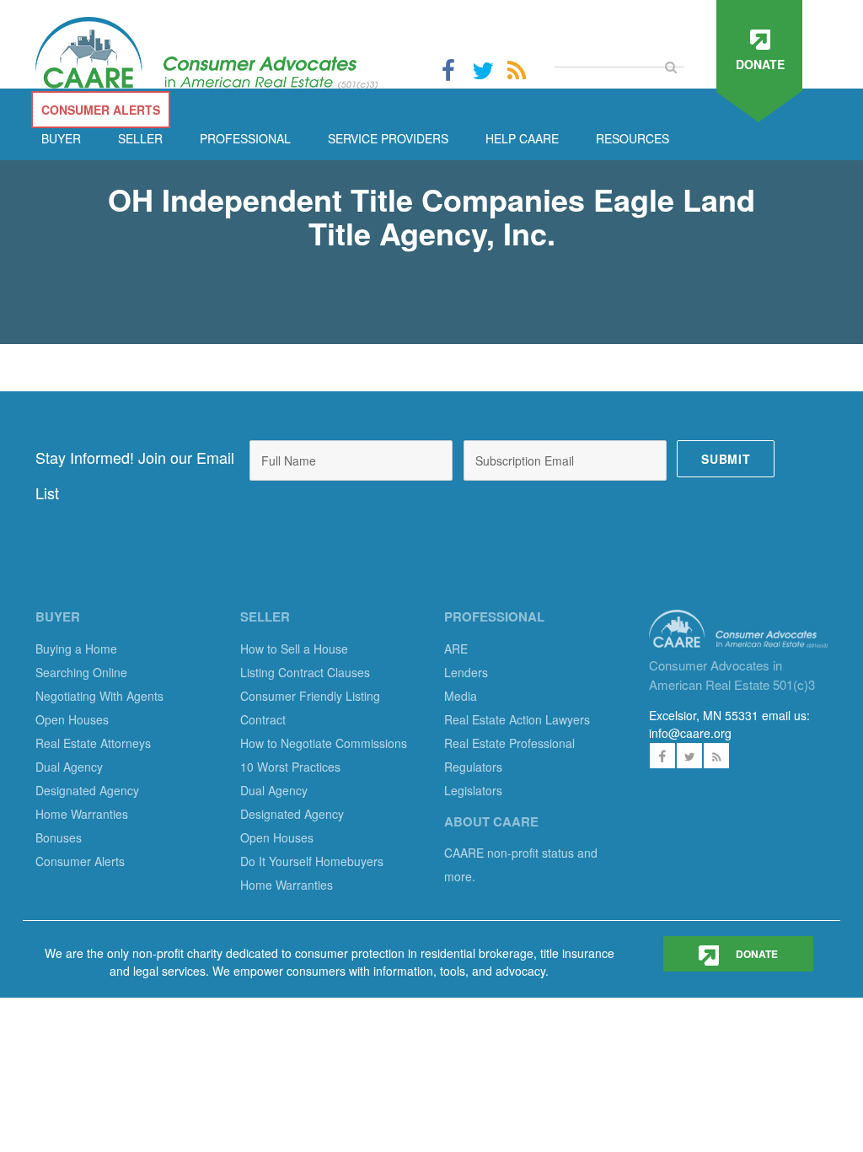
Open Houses (72, 719)
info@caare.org (690, 732)
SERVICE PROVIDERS (388, 138)
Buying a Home (76, 648)
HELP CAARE (522, 138)
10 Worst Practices (290, 766)
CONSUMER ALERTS (100, 109)
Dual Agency (69, 766)
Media (460, 695)
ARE (456, 648)
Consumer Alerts (80, 861)
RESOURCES (632, 138)
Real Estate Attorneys (93, 743)
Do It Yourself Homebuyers (311, 861)
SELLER (140, 138)
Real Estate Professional (509, 743)
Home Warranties (81, 813)
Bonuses (58, 837)
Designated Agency (87, 790)
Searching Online (81, 672)
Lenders (466, 672)
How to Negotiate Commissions (323, 743)
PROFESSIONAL (245, 138)
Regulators (473, 766)
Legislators (473, 790)
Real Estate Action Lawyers (517, 719)
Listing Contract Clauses (305, 672)
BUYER (61, 138)
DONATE (755, 953)
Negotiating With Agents (99, 695)
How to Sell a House (294, 648)
